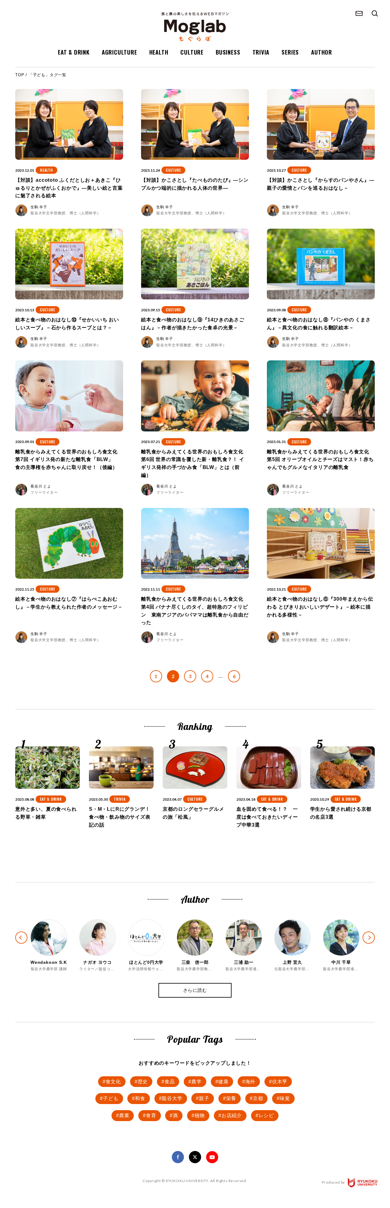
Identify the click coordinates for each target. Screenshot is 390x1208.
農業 (124, 1115)
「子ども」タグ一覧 (47, 75)
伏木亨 (279, 1081)
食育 (151, 1115)
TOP (19, 75)
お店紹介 (232, 1115)
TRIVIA (261, 52)
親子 (204, 1098)
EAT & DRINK (74, 52)
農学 (196, 1081)
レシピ (266, 1115)
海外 (250, 1081)
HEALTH (158, 52)
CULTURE (192, 52)
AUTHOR (321, 52)
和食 (140, 1098)
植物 (200, 1115)
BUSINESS (228, 52)
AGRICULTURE (119, 52)
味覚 (285, 1098)
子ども (110, 1098)
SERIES (290, 52)
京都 (258, 1098)
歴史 (143, 1081)
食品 (170, 1081)
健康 (223, 1081)
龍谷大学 (172, 1098)
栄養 (231, 1098)
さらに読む (195, 990)
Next (374, 943)
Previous (16, 932)
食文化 (113, 1081)
